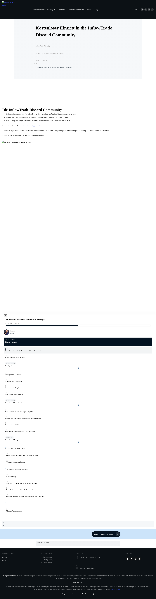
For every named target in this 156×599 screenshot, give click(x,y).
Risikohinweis (116, 589)
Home (4, 557)
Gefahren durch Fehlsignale (13, 425)
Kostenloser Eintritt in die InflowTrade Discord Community (23, 351)
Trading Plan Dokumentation (14, 394)
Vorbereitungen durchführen (13, 381)
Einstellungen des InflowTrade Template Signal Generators (23, 418)
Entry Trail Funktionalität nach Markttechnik (19, 490)
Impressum (66, 594)
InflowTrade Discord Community (15, 357)
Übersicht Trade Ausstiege (14, 511)
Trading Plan (9, 366)
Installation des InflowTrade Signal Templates (19, 412)
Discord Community (11, 342)
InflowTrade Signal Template (14, 403)
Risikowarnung (88, 594)
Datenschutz (77, 594)
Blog (4, 560)
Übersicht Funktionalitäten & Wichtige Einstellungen (22, 455)
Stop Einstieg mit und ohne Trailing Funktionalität (21, 483)
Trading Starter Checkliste (13, 375)
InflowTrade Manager (12, 440)
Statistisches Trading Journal (13, 388)
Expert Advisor (47, 557)
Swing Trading (47, 562)
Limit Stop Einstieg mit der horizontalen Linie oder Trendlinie (25, 496)
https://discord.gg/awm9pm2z (33, 126)
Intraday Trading (48, 560)
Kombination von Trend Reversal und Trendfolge (20, 431)
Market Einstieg (11, 476)
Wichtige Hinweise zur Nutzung (15, 462)
